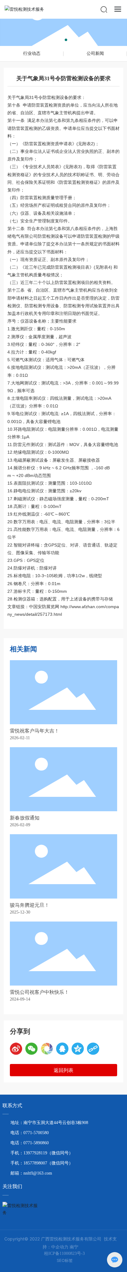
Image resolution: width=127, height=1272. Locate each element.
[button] (61, 40)
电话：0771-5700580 (29, 1132)
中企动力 (59, 1246)
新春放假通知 (24, 817)
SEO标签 (65, 1260)
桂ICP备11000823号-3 (64, 1253)
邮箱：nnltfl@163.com (31, 1173)
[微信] (31, 1049)
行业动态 (31, 53)
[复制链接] (93, 1049)
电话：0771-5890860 (29, 1143)
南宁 (74, 1246)
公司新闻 (95, 53)
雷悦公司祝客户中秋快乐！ (39, 992)
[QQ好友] (62, 1049)
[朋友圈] (47, 1049)
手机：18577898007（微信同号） (41, 1163)
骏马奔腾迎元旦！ (29, 905)
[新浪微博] (16, 1049)
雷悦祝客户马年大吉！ (34, 730)
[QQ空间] (78, 1049)
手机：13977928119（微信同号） (41, 1153)
